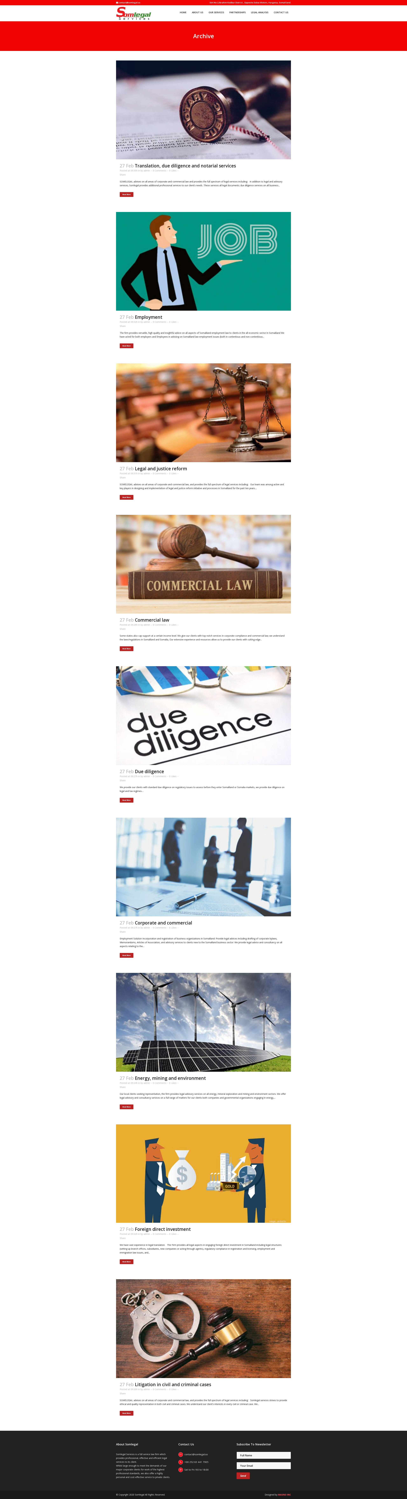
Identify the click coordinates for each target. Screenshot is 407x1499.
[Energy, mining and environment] (203, 1022)
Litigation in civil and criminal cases (173, 1384)
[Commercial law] (203, 564)
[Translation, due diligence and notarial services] (203, 109)
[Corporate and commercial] (203, 867)
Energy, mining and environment (170, 1078)
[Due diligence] (203, 715)
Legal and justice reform (161, 469)
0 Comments (159, 170)
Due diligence (149, 771)
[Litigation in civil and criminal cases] (203, 1328)
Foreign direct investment (163, 1229)
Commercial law (152, 620)
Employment (148, 317)
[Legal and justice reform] (203, 412)
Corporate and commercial (163, 923)
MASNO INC (284, 1494)
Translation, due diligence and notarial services (185, 166)
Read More (126, 194)
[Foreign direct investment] (203, 1173)
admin (147, 170)
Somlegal (139, 1494)
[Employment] (203, 261)
